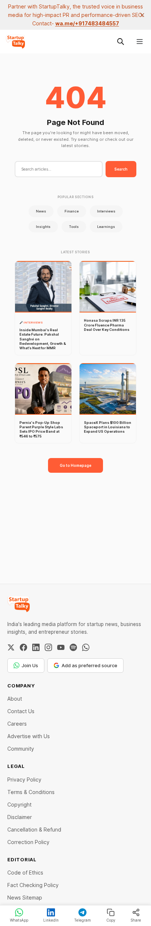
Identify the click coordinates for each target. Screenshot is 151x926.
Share (135, 920)
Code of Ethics (25, 872)
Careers (17, 724)
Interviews (106, 211)
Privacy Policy (24, 779)
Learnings (106, 227)
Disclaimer (19, 817)
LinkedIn (51, 920)
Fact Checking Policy (33, 885)
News (41, 211)
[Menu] (140, 41)
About (14, 699)
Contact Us (20, 711)
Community (20, 749)
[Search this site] (121, 41)
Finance (72, 211)
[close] (142, 15)
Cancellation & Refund (34, 829)
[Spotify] (73, 647)
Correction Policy (28, 842)
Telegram (82, 920)
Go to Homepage (75, 465)
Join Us (30, 665)
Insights (43, 227)
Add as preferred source (89, 665)
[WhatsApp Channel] (85, 647)
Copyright (19, 804)
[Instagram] (48, 647)
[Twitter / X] (11, 647)
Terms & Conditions (31, 792)
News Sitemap (24, 897)
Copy (110, 920)
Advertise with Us (28, 736)
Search (121, 169)
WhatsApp (19, 920)
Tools (74, 227)
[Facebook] (23, 647)
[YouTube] (61, 647)
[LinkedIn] (36, 647)
